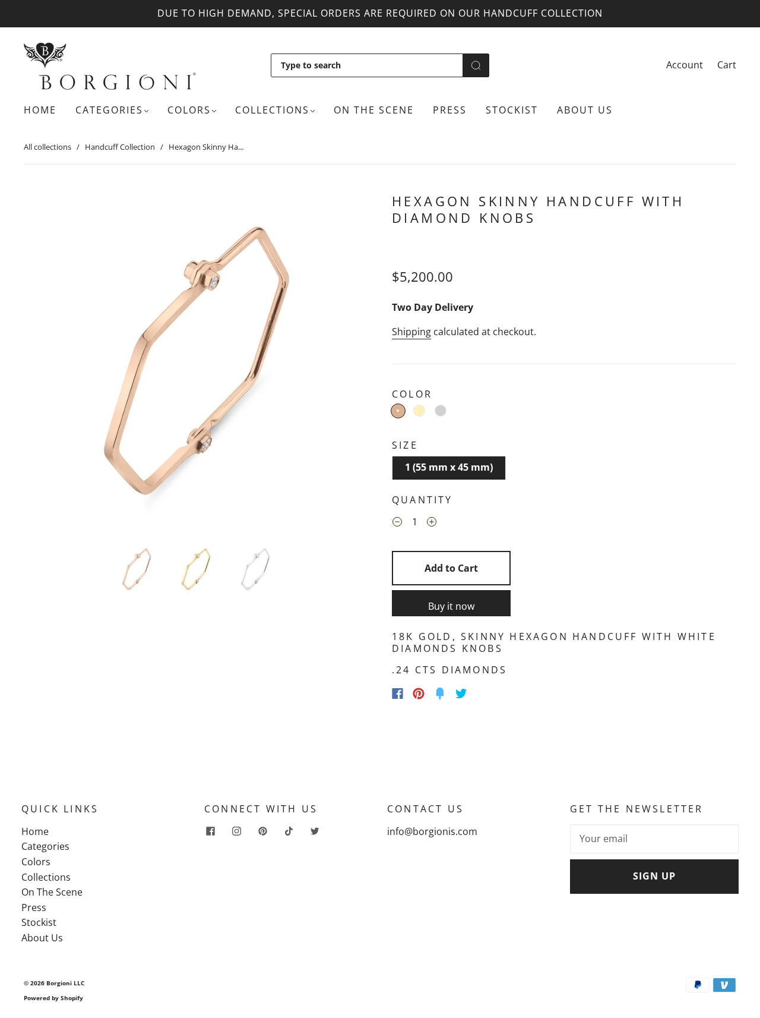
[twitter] (315, 831)
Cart (726, 64)
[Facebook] (397, 693)
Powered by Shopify (53, 998)
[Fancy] (440, 693)
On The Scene (374, 110)
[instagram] (236, 831)
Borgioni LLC (65, 983)
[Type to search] (367, 65)
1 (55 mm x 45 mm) (449, 467)
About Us (585, 110)
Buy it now (451, 606)
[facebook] (210, 831)
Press (450, 110)
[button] (58, 363)
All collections (47, 146)
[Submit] (476, 65)
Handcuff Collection (120, 146)
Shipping (411, 331)
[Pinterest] (418, 693)
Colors (189, 110)
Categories (109, 110)
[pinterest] (262, 831)
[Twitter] (461, 693)
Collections (272, 110)
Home (40, 110)
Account (684, 64)
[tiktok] (289, 831)
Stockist (512, 110)
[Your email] (654, 839)
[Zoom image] (196, 363)
